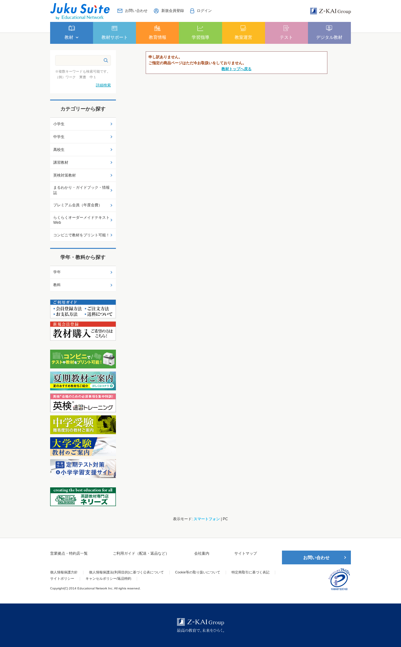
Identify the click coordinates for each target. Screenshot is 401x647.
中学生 (59, 137)
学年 (57, 272)
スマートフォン (207, 519)
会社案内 (201, 553)
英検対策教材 (64, 175)
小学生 (59, 124)
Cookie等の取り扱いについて (197, 572)
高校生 (59, 149)
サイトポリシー (62, 578)
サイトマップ (245, 553)
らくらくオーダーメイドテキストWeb (81, 220)
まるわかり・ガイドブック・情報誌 (81, 190)
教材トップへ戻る (236, 69)
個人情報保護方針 (64, 572)
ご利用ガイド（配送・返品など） (141, 553)
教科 (57, 285)
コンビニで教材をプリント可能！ (81, 235)
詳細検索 (103, 85)
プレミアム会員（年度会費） (77, 205)
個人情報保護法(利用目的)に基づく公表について (126, 572)
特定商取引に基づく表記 (250, 572)
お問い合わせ (316, 557)
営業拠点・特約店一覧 (69, 553)
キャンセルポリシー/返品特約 (108, 578)
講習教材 (60, 162)
